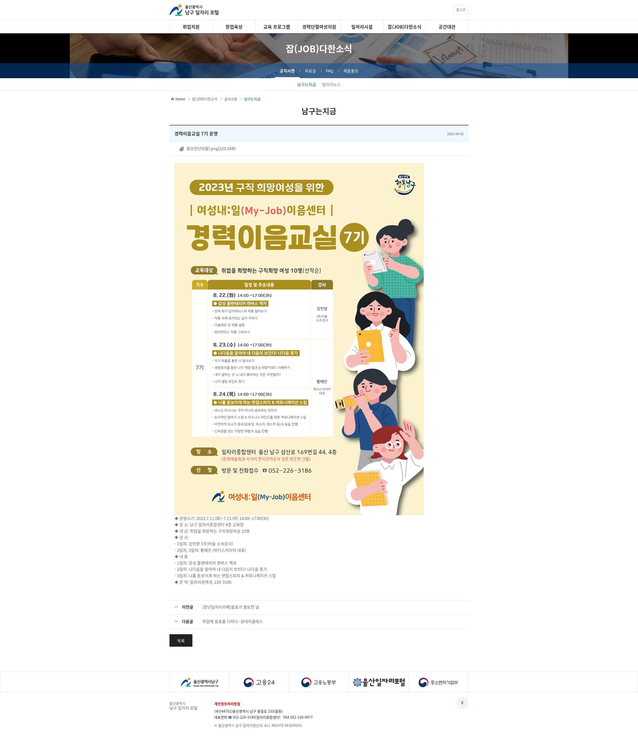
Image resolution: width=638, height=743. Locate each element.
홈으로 (461, 9)
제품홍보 (350, 71)
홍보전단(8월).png (210, 148)
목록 (181, 641)
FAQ (329, 71)
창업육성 (234, 26)
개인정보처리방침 (227, 703)
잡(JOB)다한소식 (404, 26)
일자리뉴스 (331, 84)
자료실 (310, 71)
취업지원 (191, 26)
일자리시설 (362, 26)
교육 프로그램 (276, 26)
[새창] (199, 682)
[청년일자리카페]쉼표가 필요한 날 (230, 607)
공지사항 (287, 71)
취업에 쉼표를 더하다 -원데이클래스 (232, 621)
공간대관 (447, 26)
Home (180, 98)
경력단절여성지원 (319, 26)
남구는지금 (306, 84)
